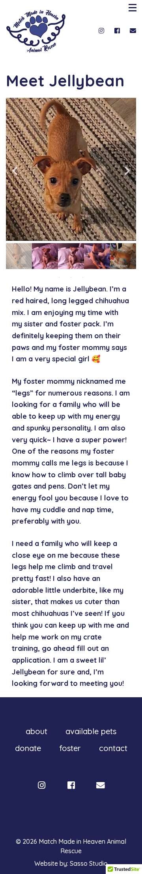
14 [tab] (83, 277)
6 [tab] (71, 266)
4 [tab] (47, 266)
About (36, 731)
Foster (70, 748)
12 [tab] (59, 277)
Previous (15, 171)
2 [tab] (24, 266)
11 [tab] (130, 266)
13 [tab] (71, 277)
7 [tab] (83, 266)
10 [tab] (118, 266)
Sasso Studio (89, 863)
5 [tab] (59, 266)
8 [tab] (95, 266)
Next (127, 171)
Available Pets (90, 731)
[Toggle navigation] (133, 7)
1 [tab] (12, 266)
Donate (28, 748)
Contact (113, 748)
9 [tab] (106, 266)
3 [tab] (35, 266)
